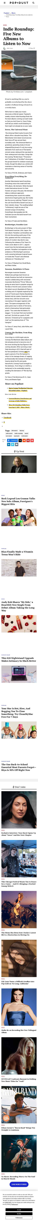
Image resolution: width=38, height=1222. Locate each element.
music (26, 433)
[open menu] (4, 3)
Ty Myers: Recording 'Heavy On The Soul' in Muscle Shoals (18, 1177)
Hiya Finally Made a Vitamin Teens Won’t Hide (17, 553)
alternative (15, 430)
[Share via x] (20, 440)
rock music (25, 436)
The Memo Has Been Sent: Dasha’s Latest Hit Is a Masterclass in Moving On (18, 934)
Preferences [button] (14, 1204)
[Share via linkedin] (8, 444)
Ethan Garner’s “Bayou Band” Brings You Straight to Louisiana (18, 1129)
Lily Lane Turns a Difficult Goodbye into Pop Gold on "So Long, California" (17, 982)
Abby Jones (10, 48)
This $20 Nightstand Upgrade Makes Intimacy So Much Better (18, 659)
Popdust (6, 13)
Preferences (19, 1217)
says (26, 352)
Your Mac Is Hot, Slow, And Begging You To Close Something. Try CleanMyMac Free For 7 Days (17, 712)
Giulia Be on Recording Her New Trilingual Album (18, 1031)
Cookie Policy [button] (8, 1202)
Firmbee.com (18, 92)
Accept (19, 1209)
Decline (19, 1213)
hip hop (22, 430)
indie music (9, 433)
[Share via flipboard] (32, 440)
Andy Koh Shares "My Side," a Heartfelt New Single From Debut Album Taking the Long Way (17, 606)
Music (13, 13)
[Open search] (33, 3)
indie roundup (19, 433)
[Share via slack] (12, 444)
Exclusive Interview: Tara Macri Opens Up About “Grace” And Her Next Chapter (18, 834)
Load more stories (19, 1184)
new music (9, 436)
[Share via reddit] (24, 440)
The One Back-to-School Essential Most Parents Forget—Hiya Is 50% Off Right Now (18, 767)
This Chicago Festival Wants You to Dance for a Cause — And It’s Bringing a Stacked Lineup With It (18, 884)
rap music (16, 436)
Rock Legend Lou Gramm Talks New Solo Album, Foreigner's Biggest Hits (18, 501)
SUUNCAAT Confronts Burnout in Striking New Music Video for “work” (18, 1080)
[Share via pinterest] (28, 440)
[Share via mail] (16, 444)
